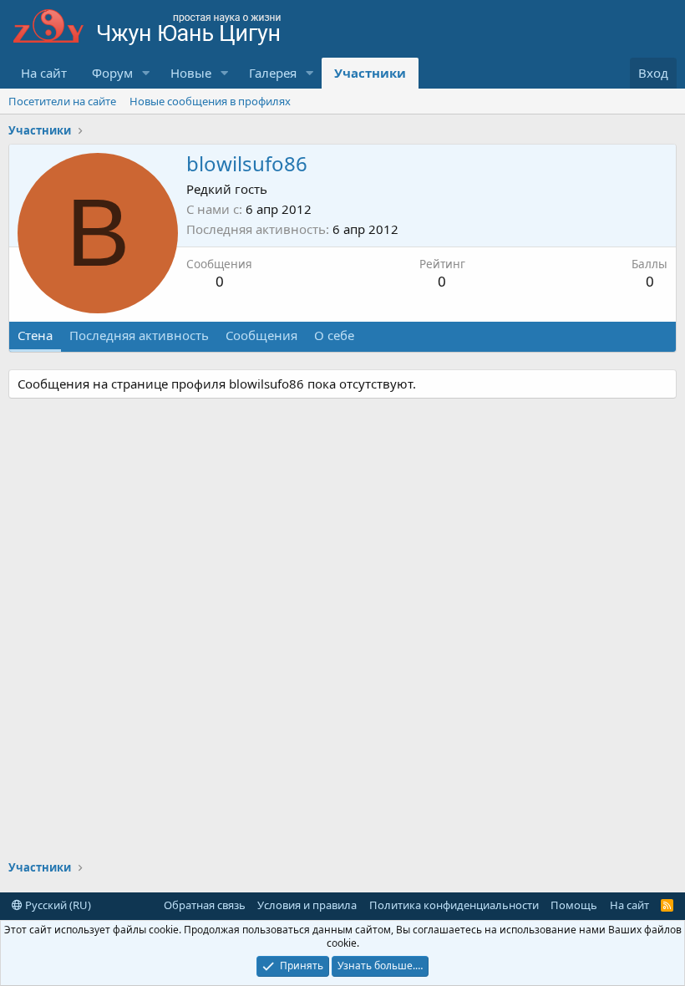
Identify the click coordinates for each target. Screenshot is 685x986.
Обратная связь (205, 904)
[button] (146, 73)
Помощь (574, 904)
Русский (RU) (57, 904)
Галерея (273, 72)
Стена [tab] (35, 335)
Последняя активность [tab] (139, 335)
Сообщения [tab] (261, 335)
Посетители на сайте (62, 101)
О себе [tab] (334, 335)
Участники (370, 72)
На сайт (44, 72)
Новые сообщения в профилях (210, 101)
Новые (190, 72)
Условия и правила (307, 904)
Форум (112, 72)
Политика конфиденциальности (454, 904)
